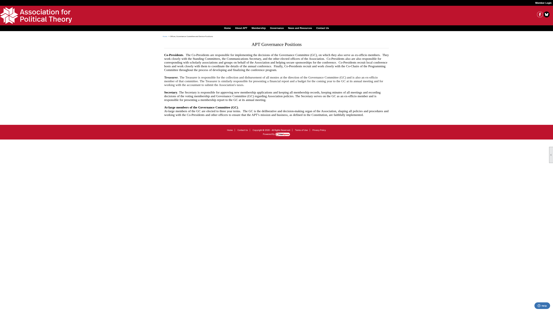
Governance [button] (277, 28)
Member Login (543, 2)
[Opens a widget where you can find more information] (542, 306)
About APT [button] (241, 28)
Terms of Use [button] (301, 130)
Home (227, 28)
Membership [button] (259, 28)
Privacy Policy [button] (319, 130)
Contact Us (322, 28)
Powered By (269, 134)
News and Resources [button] (300, 28)
